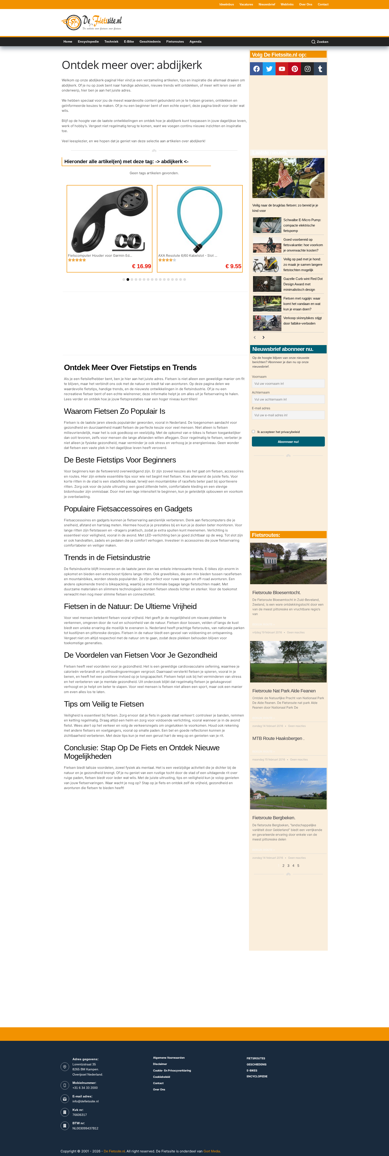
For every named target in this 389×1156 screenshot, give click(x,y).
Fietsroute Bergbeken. (273, 817)
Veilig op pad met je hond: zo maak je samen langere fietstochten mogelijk (302, 264)
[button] (123, 279)
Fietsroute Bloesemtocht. (276, 592)
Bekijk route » (263, 624)
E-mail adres (261, 408)
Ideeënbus (226, 4)
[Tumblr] (320, 68)
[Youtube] (282, 68)
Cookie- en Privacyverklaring (172, 1070)
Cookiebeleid (161, 1076)
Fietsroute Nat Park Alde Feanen (284, 690)
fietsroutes (256, 1058)
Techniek (111, 41)
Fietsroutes (175, 41)
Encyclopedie (88, 41)
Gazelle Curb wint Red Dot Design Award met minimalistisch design (303, 284)
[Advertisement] (246, 22)
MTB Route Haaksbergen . (278, 738)
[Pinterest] (294, 68)
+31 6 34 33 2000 (85, 1088)
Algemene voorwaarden (169, 1057)
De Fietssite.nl (114, 1151)
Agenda (195, 41)
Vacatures (246, 4)
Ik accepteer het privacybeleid (278, 432)
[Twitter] (269, 68)
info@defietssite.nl (85, 1101)
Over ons (305, 4)
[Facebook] (256, 68)
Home (67, 41)
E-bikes (252, 1070)
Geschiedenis (150, 41)
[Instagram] (307, 68)
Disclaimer (160, 1064)
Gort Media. (212, 1151)
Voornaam (259, 376)
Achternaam (261, 392)
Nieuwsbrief (267, 4)
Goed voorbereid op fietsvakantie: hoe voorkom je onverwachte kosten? (303, 245)
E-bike (129, 41)
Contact (323, 4)
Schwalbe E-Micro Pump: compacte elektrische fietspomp (302, 225)
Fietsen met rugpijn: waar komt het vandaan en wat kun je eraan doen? (301, 303)
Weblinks (287, 4)
